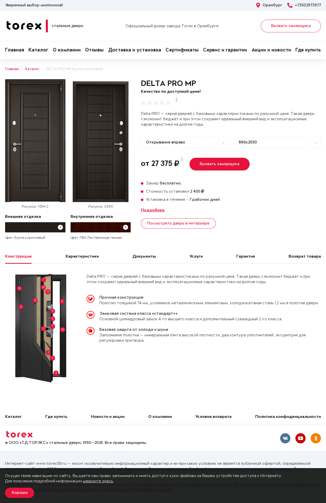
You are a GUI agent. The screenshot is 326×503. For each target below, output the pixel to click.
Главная (14, 50)
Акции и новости (271, 50)
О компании (67, 50)
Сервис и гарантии (225, 50)
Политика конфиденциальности (288, 417)
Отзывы (94, 50)
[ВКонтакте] (285, 438)
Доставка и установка (134, 50)
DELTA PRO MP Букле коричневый (74, 69)
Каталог (38, 50)
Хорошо (19, 493)
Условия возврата (213, 417)
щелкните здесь (98, 481)
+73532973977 (308, 5)
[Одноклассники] (316, 438)
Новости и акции (108, 417)
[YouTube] (300, 438)
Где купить (308, 50)
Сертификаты (182, 50)
